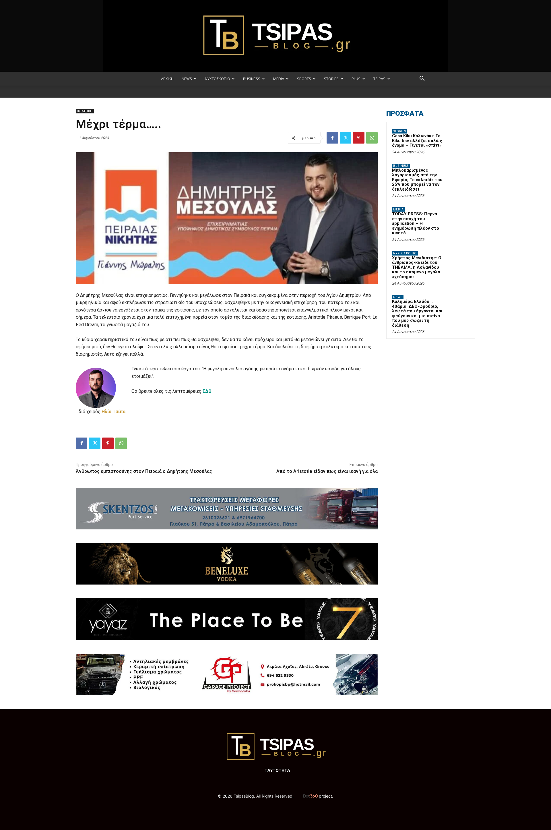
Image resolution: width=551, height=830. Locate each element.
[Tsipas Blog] (275, 36)
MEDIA (278, 78)
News (397, 297)
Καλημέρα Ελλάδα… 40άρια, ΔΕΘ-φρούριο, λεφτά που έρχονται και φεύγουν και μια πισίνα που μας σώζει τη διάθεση (417, 313)
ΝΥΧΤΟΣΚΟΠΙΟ (217, 78)
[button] (422, 79)
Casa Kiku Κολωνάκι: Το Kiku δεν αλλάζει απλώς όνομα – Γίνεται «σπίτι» (417, 140)
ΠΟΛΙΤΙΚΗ (85, 111)
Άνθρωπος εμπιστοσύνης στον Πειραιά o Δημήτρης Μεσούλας (144, 471)
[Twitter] (345, 138)
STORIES (331, 78)
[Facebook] (332, 138)
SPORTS (304, 78)
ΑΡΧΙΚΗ (167, 78)
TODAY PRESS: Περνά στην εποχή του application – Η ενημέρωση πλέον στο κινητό (415, 223)
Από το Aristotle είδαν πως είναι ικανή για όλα (327, 471)
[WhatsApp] (372, 138)
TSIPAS (379, 78)
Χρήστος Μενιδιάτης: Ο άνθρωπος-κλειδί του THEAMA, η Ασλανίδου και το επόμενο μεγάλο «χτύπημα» (416, 267)
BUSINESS (251, 78)
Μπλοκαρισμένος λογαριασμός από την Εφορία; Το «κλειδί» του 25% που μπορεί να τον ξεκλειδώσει (417, 180)
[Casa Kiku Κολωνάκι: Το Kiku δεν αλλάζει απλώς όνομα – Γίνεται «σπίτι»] (459, 138)
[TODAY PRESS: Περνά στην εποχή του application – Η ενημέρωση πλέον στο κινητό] (459, 216)
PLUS (356, 78)
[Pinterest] (358, 138)
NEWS (187, 78)
